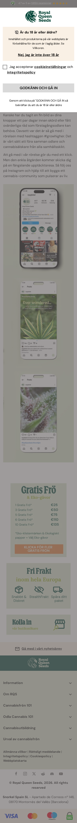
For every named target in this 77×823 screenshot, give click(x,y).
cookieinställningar (50, 67)
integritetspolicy (21, 72)
